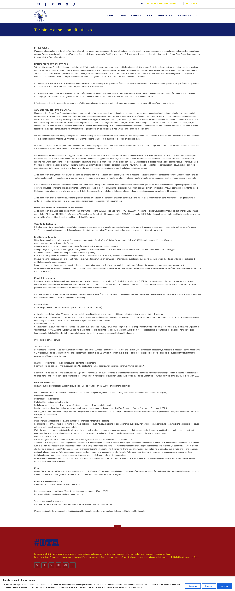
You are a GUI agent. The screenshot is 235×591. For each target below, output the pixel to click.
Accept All (224, 586)
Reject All (208, 586)
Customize (193, 586)
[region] (117, 583)
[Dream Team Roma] (40, 16)
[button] (38, 4)
